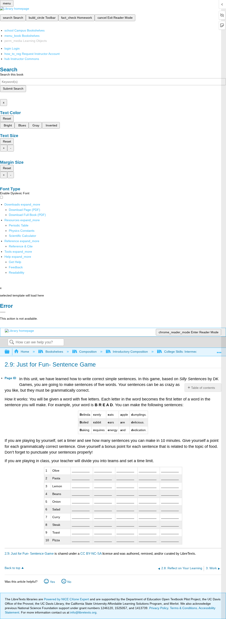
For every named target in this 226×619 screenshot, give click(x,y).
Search (12, 342)
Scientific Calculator (22, 235)
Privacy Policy (158, 608)
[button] (16, 267)
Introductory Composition (130, 351)
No (69, 582)
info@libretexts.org (82, 612)
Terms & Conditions (183, 608)
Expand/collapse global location (219, 350)
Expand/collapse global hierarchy (9, 352)
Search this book (11, 74)
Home (25, 351)
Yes (52, 582)
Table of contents (203, 387)
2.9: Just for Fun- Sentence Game (29, 553)
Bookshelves (54, 351)
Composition (88, 351)
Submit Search (13, 88)
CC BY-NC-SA (91, 553)
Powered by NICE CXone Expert (67, 599)
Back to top (12, 568)
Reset (7, 118)
